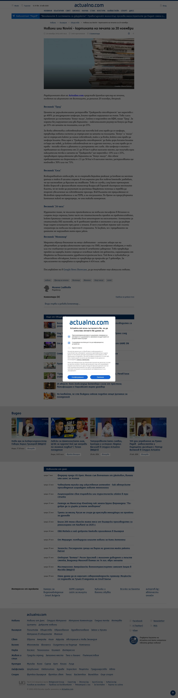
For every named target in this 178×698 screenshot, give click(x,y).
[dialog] (89, 349)
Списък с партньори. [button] (83, 359)
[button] (89, 347)
